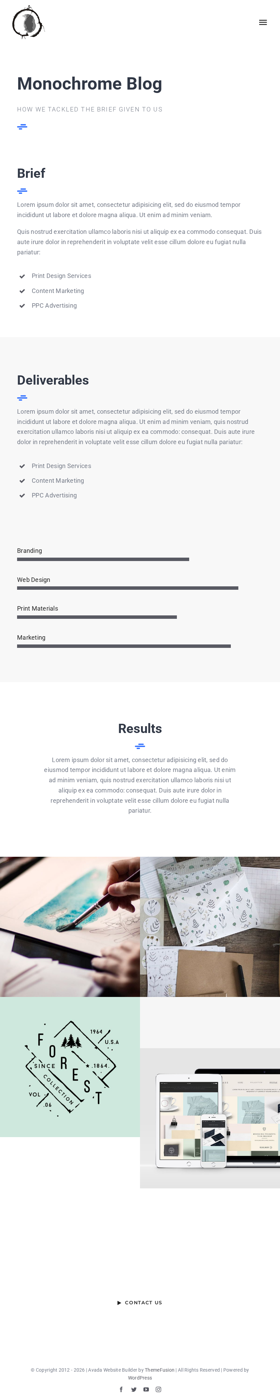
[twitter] (134, 1389)
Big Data (210, 1022)
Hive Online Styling (210, 1118)
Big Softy (210, 926)
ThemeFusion (159, 1370)
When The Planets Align (70, 926)
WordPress (140, 1378)
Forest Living (70, 1067)
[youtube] (146, 1389)
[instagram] (158, 1389)
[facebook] (121, 1389)
